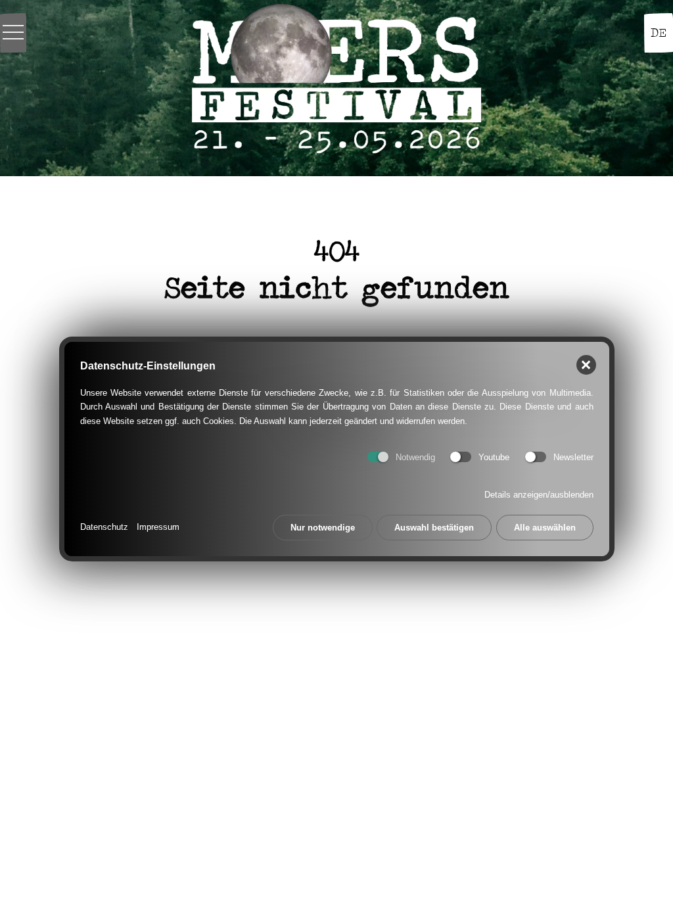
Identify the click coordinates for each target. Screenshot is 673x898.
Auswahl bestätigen (434, 527)
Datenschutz (104, 527)
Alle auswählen (545, 527)
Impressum (158, 527)
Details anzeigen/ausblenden (538, 495)
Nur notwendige (322, 527)
